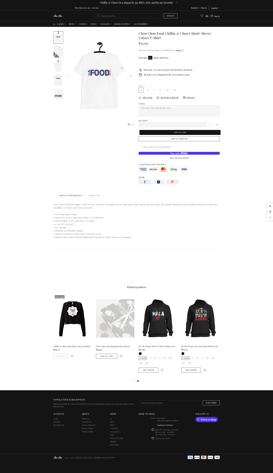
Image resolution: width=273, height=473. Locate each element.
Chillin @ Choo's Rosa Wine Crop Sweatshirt (71, 346)
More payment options (179, 158)
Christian (114, 428)
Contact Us (86, 422)
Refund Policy (87, 431)
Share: (142, 177)
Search (170, 16)
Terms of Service (89, 425)
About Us (85, 418)
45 (111, 418)
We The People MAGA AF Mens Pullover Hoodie (158, 346)
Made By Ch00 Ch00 (57, 16)
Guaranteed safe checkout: (152, 164)
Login (55, 418)
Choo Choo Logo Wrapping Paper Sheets (113, 346)
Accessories (115, 431)
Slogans (113, 441)
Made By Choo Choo (84, 457)
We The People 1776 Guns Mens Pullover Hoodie (200, 346)
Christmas (114, 444)
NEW (112, 425)
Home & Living (116, 438)
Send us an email (64, 8)
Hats (112, 435)
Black (140, 353)
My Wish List (58, 425)
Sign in (204, 8)
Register (194, 8)
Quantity (143, 120)
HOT (112, 422)
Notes (142, 104)
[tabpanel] (72, 329)
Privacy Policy (87, 428)
